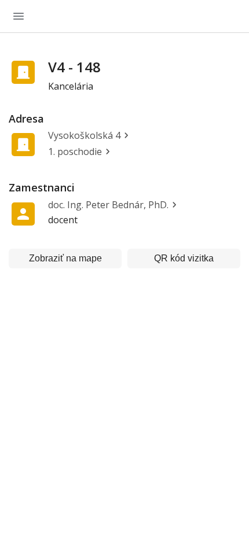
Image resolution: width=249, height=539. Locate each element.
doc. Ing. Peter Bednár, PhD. (108, 204)
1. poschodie (75, 151)
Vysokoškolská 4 (84, 135)
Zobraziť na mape (65, 258)
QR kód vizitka (184, 258)
